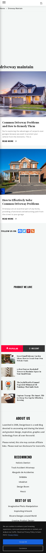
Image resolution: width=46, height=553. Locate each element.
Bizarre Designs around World (23, 515)
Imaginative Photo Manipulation (23, 506)
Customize (23, 548)
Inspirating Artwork (23, 511)
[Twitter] (24, 231)
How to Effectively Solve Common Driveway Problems (20, 201)
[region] (23, 537)
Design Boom (23, 486)
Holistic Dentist (23, 462)
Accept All (23, 542)
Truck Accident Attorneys (23, 467)
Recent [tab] (35, 348)
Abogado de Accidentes (23, 472)
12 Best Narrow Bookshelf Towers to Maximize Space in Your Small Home (29, 371)
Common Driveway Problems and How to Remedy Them (20, 124)
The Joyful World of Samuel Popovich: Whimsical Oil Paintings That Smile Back (28, 384)
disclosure (27, 446)
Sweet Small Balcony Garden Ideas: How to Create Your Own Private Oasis (30, 358)
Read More (23, 94)
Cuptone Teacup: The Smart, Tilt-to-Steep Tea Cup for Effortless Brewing (31, 397)
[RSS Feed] (33, 231)
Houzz (23, 491)
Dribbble (23, 477)
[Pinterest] (28, 231)
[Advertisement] (23, 39)
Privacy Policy (13, 535)
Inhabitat (23, 482)
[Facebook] (20, 231)
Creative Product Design (23, 520)
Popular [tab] (13, 348)
